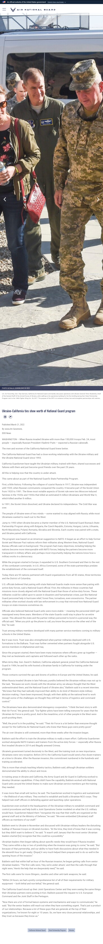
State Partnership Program (57, 930)
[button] (57, 2)
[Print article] (5, 417)
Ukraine (71, 930)
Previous (5, 199)
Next (98, 199)
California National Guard (37, 930)
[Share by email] (10, 417)
